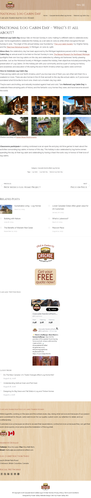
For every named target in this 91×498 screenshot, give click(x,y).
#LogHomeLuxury (39, 347)
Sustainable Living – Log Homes (27, 206)
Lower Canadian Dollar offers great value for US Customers (70, 207)
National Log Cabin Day (56, 172)
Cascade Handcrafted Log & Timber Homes (45, 314)
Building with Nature (12, 219)
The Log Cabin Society (63, 44)
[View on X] (57, 329)
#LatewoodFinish (38, 351)
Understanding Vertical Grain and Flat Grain (20, 383)
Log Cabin (35, 172)
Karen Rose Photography (26, 137)
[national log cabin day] (14, 105)
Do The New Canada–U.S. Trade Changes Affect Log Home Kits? (28, 375)
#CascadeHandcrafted (40, 345)
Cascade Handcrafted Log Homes (49, 168)
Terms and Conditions (72, 493)
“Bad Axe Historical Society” (18, 47)
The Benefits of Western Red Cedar (18, 228)
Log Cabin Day (44, 172)
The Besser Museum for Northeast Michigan (72, 54)
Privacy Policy (59, 493)
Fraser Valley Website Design (40, 495)
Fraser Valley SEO (63, 495)
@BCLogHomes (37, 316)
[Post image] (6, 209)
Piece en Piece (58, 228)
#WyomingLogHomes (40, 349)
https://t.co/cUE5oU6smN (41, 354)
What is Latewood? (60, 219)
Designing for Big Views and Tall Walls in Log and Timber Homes (28, 391)
